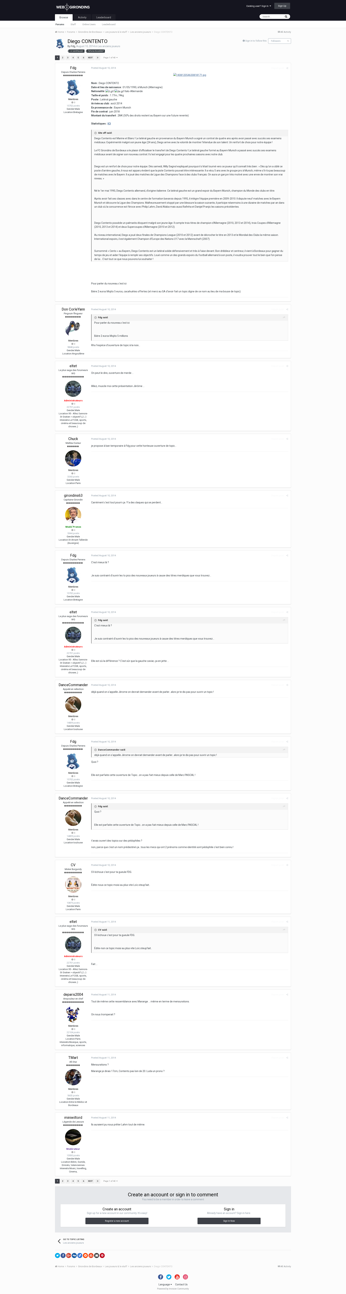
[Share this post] (287, 68)
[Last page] (97, 57)
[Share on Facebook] (63, 1255)
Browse (63, 17)
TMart (73, 1057)
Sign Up (282, 5)
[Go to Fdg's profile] (60, 43)
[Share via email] (96, 1255)
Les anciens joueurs (109, 46)
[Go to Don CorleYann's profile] (73, 329)
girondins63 (73, 495)
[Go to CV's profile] (73, 884)
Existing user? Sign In (258, 6)
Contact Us (181, 1284)
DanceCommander (73, 685)
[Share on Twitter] (57, 1255)
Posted (103, 68)
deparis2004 (73, 994)
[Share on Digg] (74, 1255)
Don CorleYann (73, 309)
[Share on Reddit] (85, 1255)
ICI (109, 123)
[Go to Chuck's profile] (73, 458)
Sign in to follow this (256, 40)
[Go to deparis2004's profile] (73, 1014)
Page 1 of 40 (109, 57)
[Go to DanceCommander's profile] (73, 704)
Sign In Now (229, 1221)
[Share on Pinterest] (102, 1255)
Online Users (89, 24)
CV (73, 865)
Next (90, 58)
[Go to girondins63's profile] (73, 515)
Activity (82, 17)
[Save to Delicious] (79, 1255)
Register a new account (117, 1221)
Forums (60, 24)
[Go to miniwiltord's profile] (73, 1137)
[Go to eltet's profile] (73, 389)
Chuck (73, 439)
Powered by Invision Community (173, 1289)
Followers (276, 41)
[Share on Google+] (68, 1255)
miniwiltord (73, 1117)
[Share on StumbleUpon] (91, 1255)
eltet (73, 366)
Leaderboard (109, 24)
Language (164, 1284)
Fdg (73, 46)
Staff (73, 24)
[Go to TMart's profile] (73, 1077)
